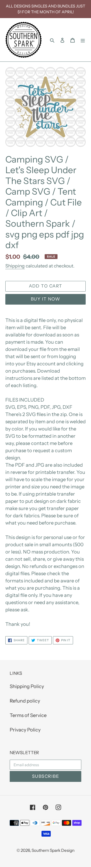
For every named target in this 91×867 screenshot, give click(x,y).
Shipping (15, 266)
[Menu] (83, 40)
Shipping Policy (27, 686)
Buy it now (45, 299)
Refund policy (25, 701)
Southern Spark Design (53, 850)
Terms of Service (28, 715)
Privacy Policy (25, 730)
